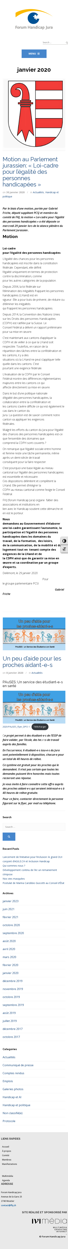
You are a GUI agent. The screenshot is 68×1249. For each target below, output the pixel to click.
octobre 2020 (11, 925)
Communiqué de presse (18, 1065)
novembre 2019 (13, 989)
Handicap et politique (16, 1105)
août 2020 (9, 941)
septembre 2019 (13, 1005)
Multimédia (7, 1176)
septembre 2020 (13, 933)
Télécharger (40, 726)
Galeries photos (13, 1089)
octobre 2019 (11, 997)
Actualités (38, 192)
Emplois (8, 1081)
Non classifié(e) (12, 1113)
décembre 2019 (12, 981)
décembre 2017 (12, 1029)
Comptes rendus (13, 1073)
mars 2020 (9, 957)
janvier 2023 (10, 901)
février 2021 (10, 917)
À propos (6, 1151)
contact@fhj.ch (8, 1205)
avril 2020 (9, 949)
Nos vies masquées (14, 878)
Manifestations (9, 1164)
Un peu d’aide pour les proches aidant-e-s (32, 661)
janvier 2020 (10, 973)
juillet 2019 (10, 1021)
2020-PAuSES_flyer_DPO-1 (16, 726)
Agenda (6, 1180)
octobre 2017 (11, 1037)
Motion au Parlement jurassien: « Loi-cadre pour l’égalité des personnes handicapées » (30, 172)
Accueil (5, 1146)
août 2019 (9, 1013)
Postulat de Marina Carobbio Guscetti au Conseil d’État (33, 883)
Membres (6, 1159)
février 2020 (10, 965)
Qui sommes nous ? (14, 865)
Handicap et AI (12, 1097)
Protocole (9, 1121)
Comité (5, 1155)
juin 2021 (8, 909)
